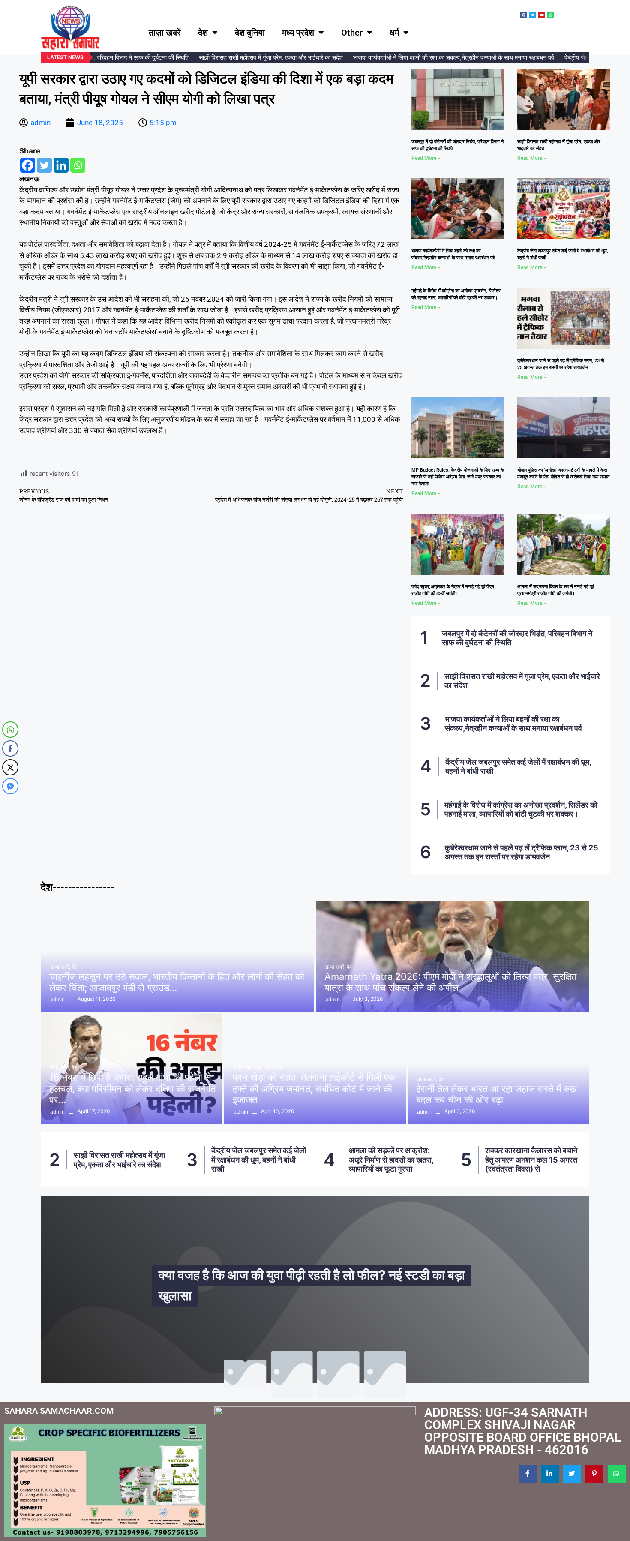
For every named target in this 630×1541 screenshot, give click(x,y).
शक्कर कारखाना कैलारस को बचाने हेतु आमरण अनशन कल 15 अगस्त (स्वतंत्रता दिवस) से (394, 1159)
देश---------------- (77, 887)
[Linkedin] (61, 165)
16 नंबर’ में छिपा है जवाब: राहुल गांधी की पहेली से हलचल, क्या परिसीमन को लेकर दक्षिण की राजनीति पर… (132, 1088)
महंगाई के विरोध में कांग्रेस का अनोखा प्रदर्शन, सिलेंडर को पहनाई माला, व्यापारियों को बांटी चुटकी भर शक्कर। (520, 809)
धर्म (394, 32)
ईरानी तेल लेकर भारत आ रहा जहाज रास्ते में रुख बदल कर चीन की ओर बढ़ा (496, 1094)
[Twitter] (44, 165)
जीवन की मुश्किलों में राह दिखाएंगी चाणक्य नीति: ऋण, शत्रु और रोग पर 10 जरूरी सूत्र (317, 1294)
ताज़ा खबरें (165, 32)
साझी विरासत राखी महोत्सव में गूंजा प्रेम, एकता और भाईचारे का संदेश (251, 57)
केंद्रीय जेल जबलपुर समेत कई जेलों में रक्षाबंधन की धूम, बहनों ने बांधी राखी (121, 1159)
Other (352, 32)
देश (203, 32)
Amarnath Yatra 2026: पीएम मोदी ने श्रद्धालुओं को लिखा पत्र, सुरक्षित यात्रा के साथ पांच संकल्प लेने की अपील (450, 982)
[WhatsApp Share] (10, 729)
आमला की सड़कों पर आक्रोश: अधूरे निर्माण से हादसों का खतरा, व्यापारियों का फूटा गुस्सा (254, 1159)
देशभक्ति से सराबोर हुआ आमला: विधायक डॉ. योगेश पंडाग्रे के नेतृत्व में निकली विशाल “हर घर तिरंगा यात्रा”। (531, 1159)
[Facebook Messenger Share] (10, 786)
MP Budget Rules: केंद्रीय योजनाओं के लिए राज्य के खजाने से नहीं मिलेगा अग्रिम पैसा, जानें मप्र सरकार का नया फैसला (457, 477)
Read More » (425, 158)
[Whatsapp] (77, 165)
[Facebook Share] (10, 748)
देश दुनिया (250, 32)
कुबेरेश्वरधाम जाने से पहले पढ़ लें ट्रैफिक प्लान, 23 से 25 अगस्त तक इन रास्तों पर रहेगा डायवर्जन (521, 852)
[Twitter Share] (10, 767)
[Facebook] (27, 165)
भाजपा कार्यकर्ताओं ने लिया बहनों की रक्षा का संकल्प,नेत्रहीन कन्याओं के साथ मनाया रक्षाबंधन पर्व (433, 57)
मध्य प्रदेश (298, 32)
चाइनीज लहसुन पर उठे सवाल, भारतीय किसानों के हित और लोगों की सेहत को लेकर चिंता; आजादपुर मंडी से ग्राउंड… (176, 982)
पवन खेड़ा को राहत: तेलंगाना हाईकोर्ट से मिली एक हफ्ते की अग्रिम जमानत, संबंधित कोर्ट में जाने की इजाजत (314, 1088)
